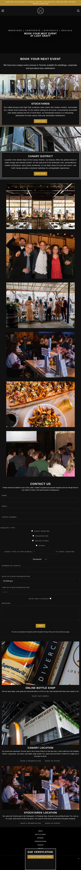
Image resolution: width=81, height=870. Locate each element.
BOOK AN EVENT (52, 761)
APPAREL (40, 838)
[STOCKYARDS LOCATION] (40, 788)
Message (6, 603)
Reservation (41, 536)
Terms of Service (60, 632)
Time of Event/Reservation (16, 587)
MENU (40, 831)
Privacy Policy (48, 632)
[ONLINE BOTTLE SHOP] (40, 663)
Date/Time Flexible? (39, 598)
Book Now (40, 121)
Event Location (67, 551)
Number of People (11, 565)
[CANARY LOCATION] (40, 723)
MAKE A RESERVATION (31, 761)
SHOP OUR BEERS (40, 696)
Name (4, 495)
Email (4, 506)
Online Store (42, 540)
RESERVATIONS (40, 841)
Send (40, 625)
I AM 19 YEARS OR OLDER (40, 856)
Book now (40, 173)
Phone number (9, 517)
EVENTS (40, 845)
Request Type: (8, 527)
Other (42, 545)
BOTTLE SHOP (40, 834)
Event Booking (42, 531)
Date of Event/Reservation (16, 576)
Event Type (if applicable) (18, 551)
